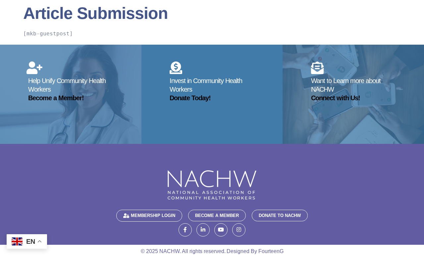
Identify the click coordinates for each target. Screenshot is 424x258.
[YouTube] (221, 229)
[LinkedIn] (203, 229)
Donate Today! (190, 98)
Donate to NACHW (280, 215)
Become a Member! (56, 98)
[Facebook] (185, 229)
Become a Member (217, 215)
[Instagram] (238, 229)
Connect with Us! (335, 98)
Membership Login (153, 215)
